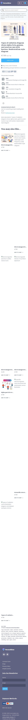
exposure (18, 633)
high (2, 634)
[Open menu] (19, 3)
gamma (23, 633)
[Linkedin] (7, 654)
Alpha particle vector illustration (12, 392)
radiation (9, 638)
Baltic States (10, 717)
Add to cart (10, 60)
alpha (11, 629)
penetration (19, 636)
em (11, 633)
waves (14, 639)
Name (4, 677)
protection (3, 638)
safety (16, 638)
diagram (16, 631)
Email (3, 683)
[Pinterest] (3, 654)
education (21, 631)
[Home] (1, 13)
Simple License (6, 669)
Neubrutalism (21, 634)
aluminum (16, 629)
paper (9, 636)
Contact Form (6, 661)
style (7, 639)
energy (14, 633)
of (6, 636)
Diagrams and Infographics (12, 627)
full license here (10, 113)
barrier (21, 629)
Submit (5, 689)
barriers (3, 631)
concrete (11, 631)
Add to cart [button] (5, 150)
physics (24, 636)
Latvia (4, 717)
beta (7, 631)
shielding (3, 639)
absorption (6, 629)
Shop (3, 664)
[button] (25, 24)
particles (13, 636)
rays (13, 638)
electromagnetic (5, 633)
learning (15, 634)
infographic (7, 634)
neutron (3, 636)
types (10, 639)
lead (11, 634)
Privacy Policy (6, 666)
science (21, 638)
